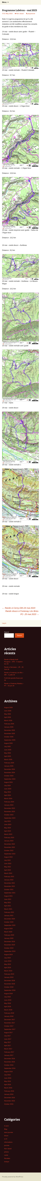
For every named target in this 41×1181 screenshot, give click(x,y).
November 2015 (9, 1101)
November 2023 (9, 811)
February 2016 (9, 1091)
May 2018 (7, 1003)
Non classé (20, 13)
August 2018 (8, 993)
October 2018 (8, 987)
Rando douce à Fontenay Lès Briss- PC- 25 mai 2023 (22, 612)
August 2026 (8, 707)
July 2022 (7, 860)
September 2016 (9, 1068)
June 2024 (7, 789)
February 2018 (9, 1013)
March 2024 (8, 798)
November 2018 (9, 984)
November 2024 (9, 772)
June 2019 (7, 961)
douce (6, 1135)
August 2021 (8, 896)
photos (6, 1152)
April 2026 (7, 717)
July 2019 (7, 958)
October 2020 (8, 922)
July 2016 (7, 1075)
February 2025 (9, 763)
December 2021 (9, 883)
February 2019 (9, 974)
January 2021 (8, 915)
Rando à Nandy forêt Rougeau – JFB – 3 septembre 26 (13, 662)
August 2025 (8, 743)
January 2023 (8, 841)
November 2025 (9, 733)
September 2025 (9, 740)
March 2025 (8, 759)
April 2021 (7, 906)
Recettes (7, 1158)
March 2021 (8, 909)
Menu (4, 2)
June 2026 (7, 711)
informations (8, 1142)
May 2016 (7, 1081)
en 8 (5, 1139)
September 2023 (9, 818)
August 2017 (8, 1032)
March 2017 (8, 1049)
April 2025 (7, 756)
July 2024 (7, 785)
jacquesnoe (31, 13)
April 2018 (7, 1006)
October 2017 (8, 1026)
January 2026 (8, 727)
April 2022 (7, 870)
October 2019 (8, 948)
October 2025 (8, 737)
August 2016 (8, 1071)
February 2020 (9, 935)
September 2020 (9, 925)
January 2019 (8, 977)
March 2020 (8, 932)
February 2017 (9, 1052)
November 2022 (9, 847)
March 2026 (8, 720)
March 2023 (8, 834)
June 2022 (7, 863)
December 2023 (9, 808)
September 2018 (9, 990)
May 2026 (7, 714)
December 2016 (9, 1058)
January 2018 (8, 1016)
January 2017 (8, 1055)
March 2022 (8, 873)
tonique (6, 1161)
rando (6, 1155)
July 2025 (7, 746)
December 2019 (9, 941)
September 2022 (9, 854)
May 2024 (7, 792)
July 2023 (7, 821)
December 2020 (9, 919)
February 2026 (9, 724)
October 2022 (8, 850)
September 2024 (9, 779)
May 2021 (7, 902)
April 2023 (7, 831)
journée (6, 1145)
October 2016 (8, 1065)
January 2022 (8, 880)
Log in (4, 623)
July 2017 (7, 1036)
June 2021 (7, 899)
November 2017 (9, 1023)
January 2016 (8, 1094)
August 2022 (8, 857)
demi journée (8, 1132)
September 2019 (9, 951)
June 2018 (7, 1000)
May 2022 (7, 867)
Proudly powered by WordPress (12, 1177)
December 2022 (9, 844)
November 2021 (9, 886)
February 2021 (9, 912)
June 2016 (7, 1078)
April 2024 (7, 795)
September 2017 (9, 1029)
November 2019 (9, 945)
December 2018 (9, 980)
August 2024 (8, 782)
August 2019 (8, 954)
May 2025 (7, 753)
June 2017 (7, 1039)
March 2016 (8, 1088)
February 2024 (9, 802)
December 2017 (9, 1019)
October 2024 (8, 776)
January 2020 (8, 938)
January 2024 (8, 805)
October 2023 (8, 815)
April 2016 (7, 1084)
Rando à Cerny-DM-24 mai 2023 (18, 608)
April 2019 (7, 967)
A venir (6, 1126)
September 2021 (9, 893)
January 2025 (8, 766)
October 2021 (8, 889)
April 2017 (7, 1045)
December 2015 (9, 1097)
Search (6, 632)
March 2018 (8, 1010)
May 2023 (7, 828)
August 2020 (8, 928)
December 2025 (9, 730)
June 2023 (7, 824)
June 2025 (7, 750)
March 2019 (8, 971)
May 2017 (7, 1042)
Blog (5, 1129)
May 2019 (7, 964)
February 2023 (9, 837)
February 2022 (9, 876)
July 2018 (7, 997)
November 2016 (9, 1062)
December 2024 (9, 769)
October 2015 (8, 1104)
